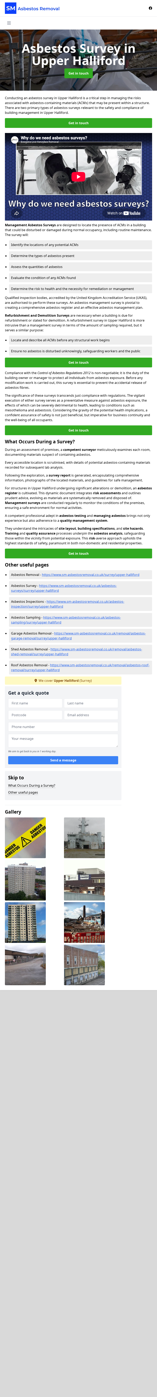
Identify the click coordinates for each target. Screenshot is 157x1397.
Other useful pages (23, 792)
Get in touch (78, 73)
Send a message (63, 760)
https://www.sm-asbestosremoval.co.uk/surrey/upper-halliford (90, 574)
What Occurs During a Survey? (31, 785)
